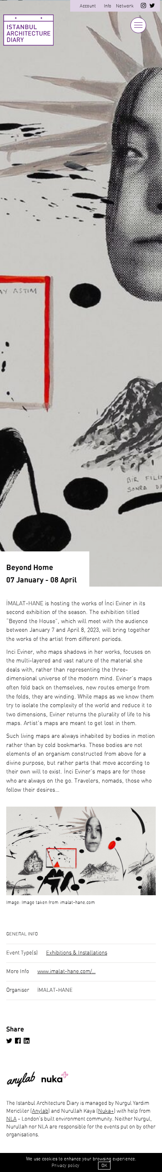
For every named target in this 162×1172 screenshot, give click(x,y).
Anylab (40, 1111)
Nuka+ (106, 1111)
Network (125, 6)
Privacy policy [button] (65, 1165)
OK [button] (104, 1165)
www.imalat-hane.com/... (66, 971)
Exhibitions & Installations (76, 953)
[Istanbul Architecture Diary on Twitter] (152, 7)
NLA (11, 1119)
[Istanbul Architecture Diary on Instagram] (143, 7)
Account (88, 6)
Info (107, 6)
